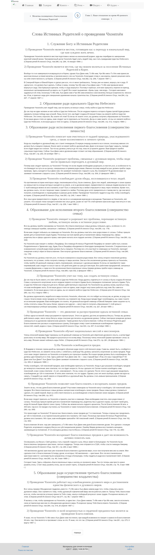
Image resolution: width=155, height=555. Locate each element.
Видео (96, 5)
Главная (28, 5)
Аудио (113, 5)
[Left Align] (77, 15)
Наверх (77, 532)
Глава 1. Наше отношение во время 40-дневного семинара (106, 17)
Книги (63, 5)
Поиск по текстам (25, 550)
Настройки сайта (129, 547)
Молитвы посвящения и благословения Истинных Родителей (49, 17)
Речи (80, 5)
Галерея (46, 5)
